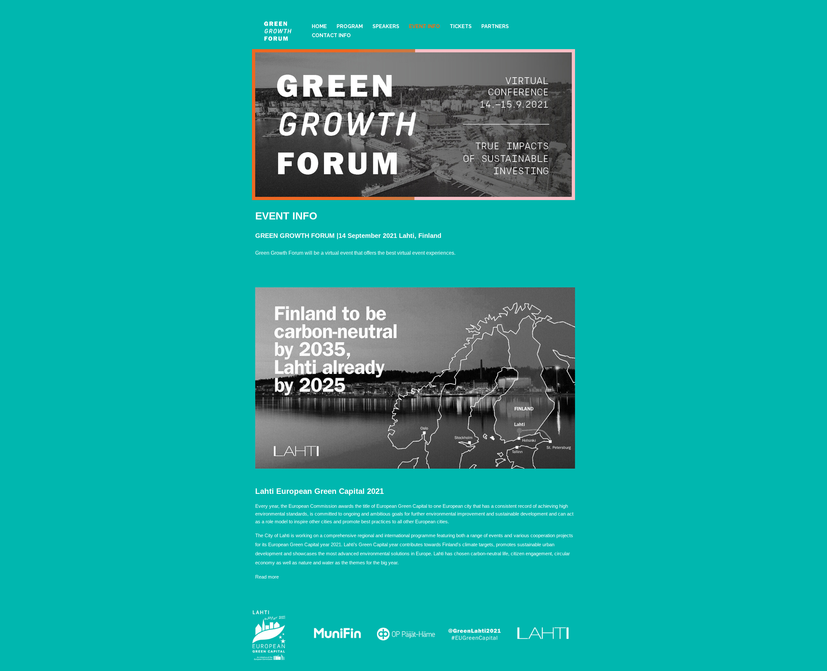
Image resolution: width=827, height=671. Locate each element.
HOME (319, 26)
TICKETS (461, 26)
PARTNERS (495, 26)
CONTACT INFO (331, 35)
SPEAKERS (385, 26)
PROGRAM (350, 26)
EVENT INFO (424, 26)
